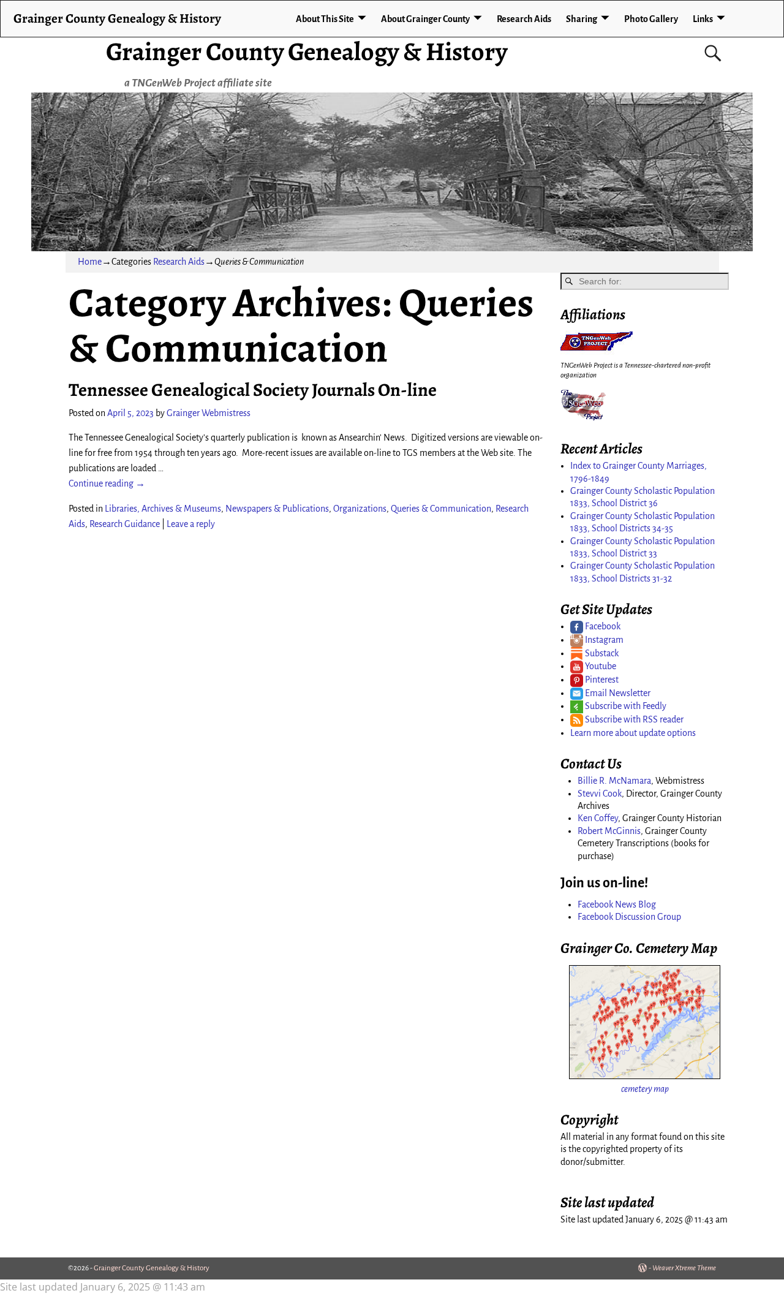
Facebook (601, 626)
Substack (601, 653)
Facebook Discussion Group (629, 917)
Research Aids (524, 19)
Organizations (359, 509)
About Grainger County (425, 19)
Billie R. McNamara (614, 781)
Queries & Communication (441, 509)
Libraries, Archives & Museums (163, 509)
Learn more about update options (633, 733)
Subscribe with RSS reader (633, 719)
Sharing (581, 19)
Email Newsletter (616, 693)
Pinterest (601, 679)
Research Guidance (124, 524)
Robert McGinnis (609, 831)
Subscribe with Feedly (624, 706)
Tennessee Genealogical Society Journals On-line (253, 389)
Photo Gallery (651, 19)
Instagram (603, 640)
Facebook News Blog (617, 904)
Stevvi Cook (600, 793)
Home (90, 262)
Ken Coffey (598, 818)
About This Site (325, 19)
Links (703, 19)
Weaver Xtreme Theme (684, 1268)
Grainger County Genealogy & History (306, 51)
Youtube (599, 666)
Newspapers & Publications (277, 509)
